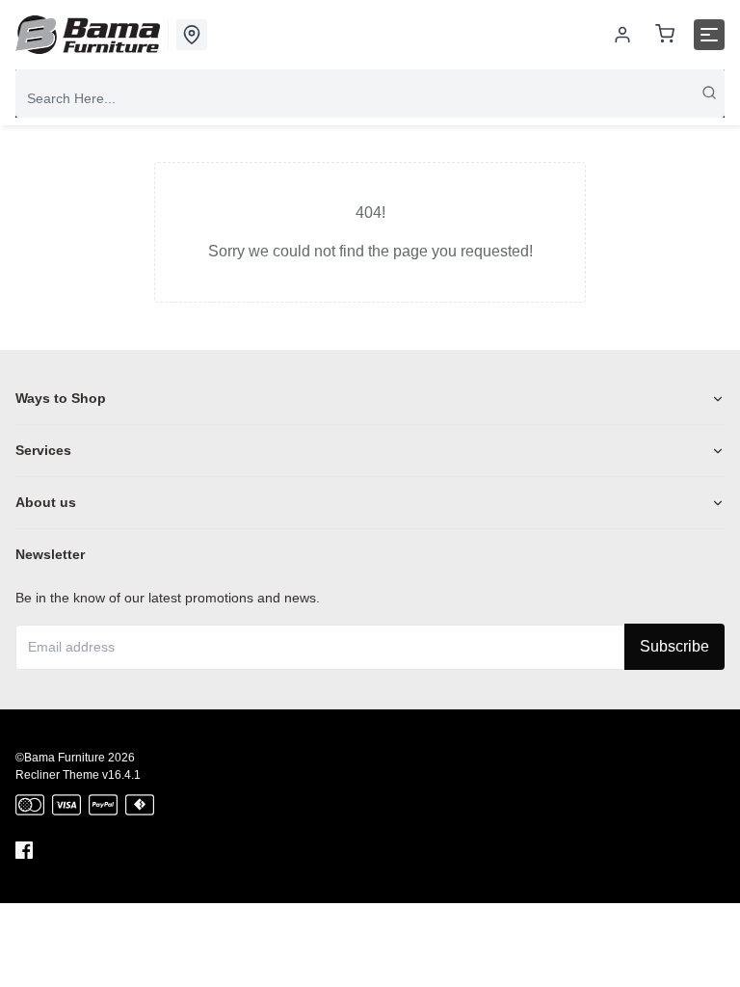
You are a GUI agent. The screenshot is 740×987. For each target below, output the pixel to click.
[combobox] (370, 98)
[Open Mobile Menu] (709, 34)
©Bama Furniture (60, 757)
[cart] (664, 35)
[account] (622, 34)
